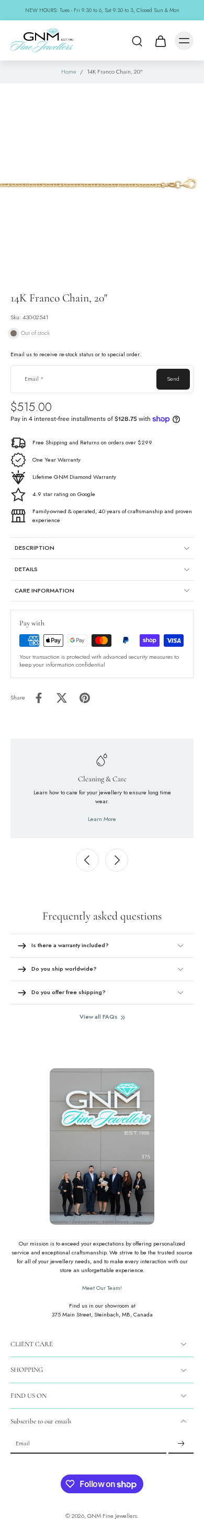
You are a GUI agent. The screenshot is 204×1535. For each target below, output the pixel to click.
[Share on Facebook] (38, 697)
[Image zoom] (102, 183)
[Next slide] (116, 860)
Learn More (102, 819)
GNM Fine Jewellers (112, 1516)
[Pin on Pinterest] (84, 697)
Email (34, 379)
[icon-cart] (160, 40)
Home (68, 71)
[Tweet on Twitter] (61, 697)
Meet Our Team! (102, 1288)
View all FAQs (99, 1017)
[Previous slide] (87, 860)
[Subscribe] (181, 1444)
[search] (137, 40)
